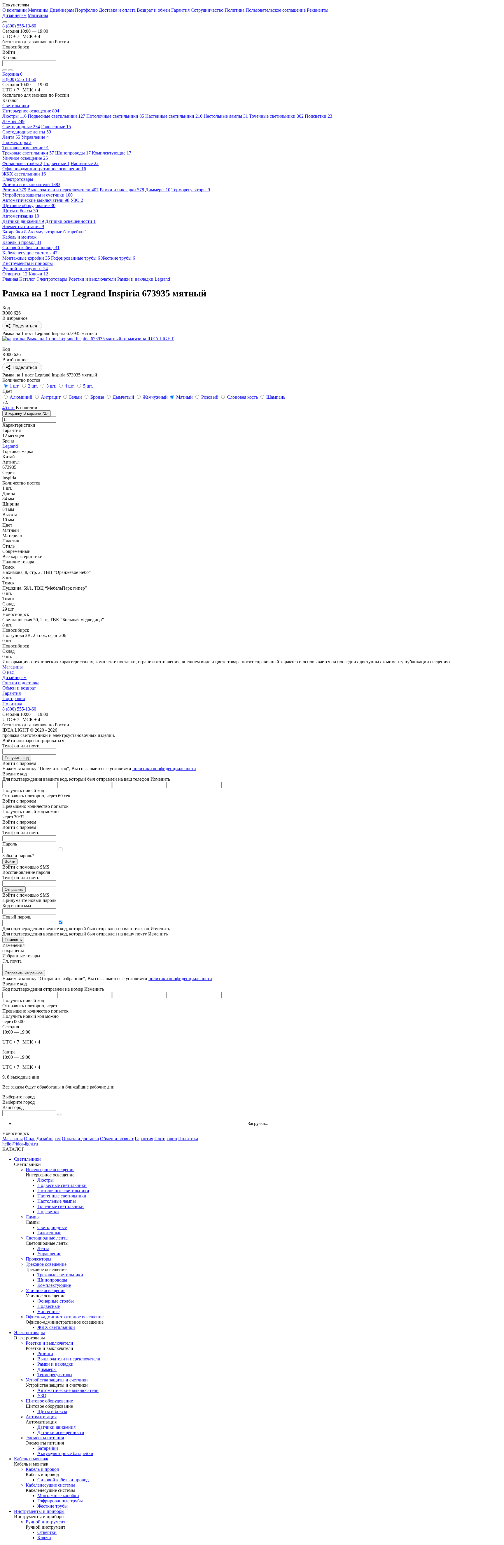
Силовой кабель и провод (31, 247)
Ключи (38, 273)
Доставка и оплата (117, 10)
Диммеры (157, 189)
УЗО (77, 200)
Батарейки (14, 231)
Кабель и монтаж (31, 1458)
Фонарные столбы (22, 163)
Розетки (14, 189)
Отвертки (14, 273)
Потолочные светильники (115, 116)
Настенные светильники (173, 116)
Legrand (10, 446)
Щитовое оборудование (28, 205)
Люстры (14, 116)
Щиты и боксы (20, 210)
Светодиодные (21, 126)
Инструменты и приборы (39, 1511)
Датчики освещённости (70, 221)
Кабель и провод (21, 242)
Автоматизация (20, 215)
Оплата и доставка (20, 682)
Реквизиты (317, 10)
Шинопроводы (73, 152)
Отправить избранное (24, 973)
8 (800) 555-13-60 (19, 25)
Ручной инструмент (25, 268)
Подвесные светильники (56, 116)
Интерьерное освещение (30, 110)
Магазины (38, 10)
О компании (14, 10)
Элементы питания (23, 226)
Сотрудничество (207, 10)
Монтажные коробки (26, 258)
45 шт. (8, 407)
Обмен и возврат (19, 687)
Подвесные (56, 163)
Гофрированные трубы (75, 258)
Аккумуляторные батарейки (57, 231)
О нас (8, 672)
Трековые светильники (28, 152)
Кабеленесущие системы (29, 252)
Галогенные (56, 126)
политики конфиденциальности (164, 768)
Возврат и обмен (153, 10)
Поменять (13, 940)
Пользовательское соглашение (276, 10)
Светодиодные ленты (26, 131)
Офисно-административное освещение (44, 168)
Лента (11, 137)
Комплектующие (111, 152)
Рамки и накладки (122, 189)
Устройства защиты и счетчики (37, 194)
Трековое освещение (25, 147)
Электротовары (29, 1332)
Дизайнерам (62, 10)
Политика (234, 10)
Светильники (27, 1159)
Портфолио (86, 10)
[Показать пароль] (60, 849)
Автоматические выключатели (35, 200)
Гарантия (180, 10)
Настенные (85, 163)
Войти (10, 861)
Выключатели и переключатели (63, 189)
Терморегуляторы (191, 189)
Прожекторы (17, 142)
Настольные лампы (226, 116)
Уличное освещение (25, 158)
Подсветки (318, 116)
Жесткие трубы (118, 258)
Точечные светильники (276, 116)
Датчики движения (23, 221)
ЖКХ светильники (24, 173)
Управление (35, 137)
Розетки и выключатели (31, 184)
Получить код (17, 758)
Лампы (13, 121)
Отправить (14, 889)
